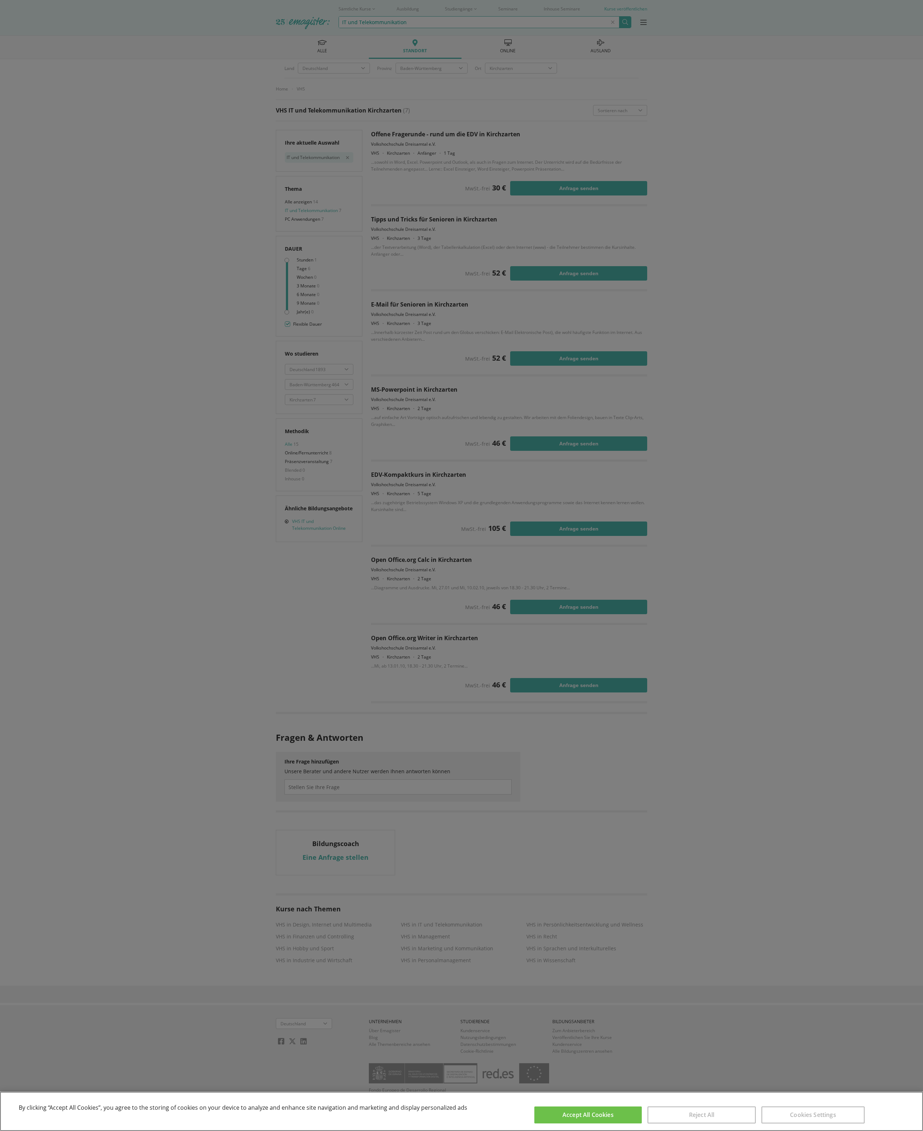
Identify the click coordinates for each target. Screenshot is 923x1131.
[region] (461, 1111)
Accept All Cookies (588, 1115)
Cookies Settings (813, 1115)
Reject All (702, 1115)
